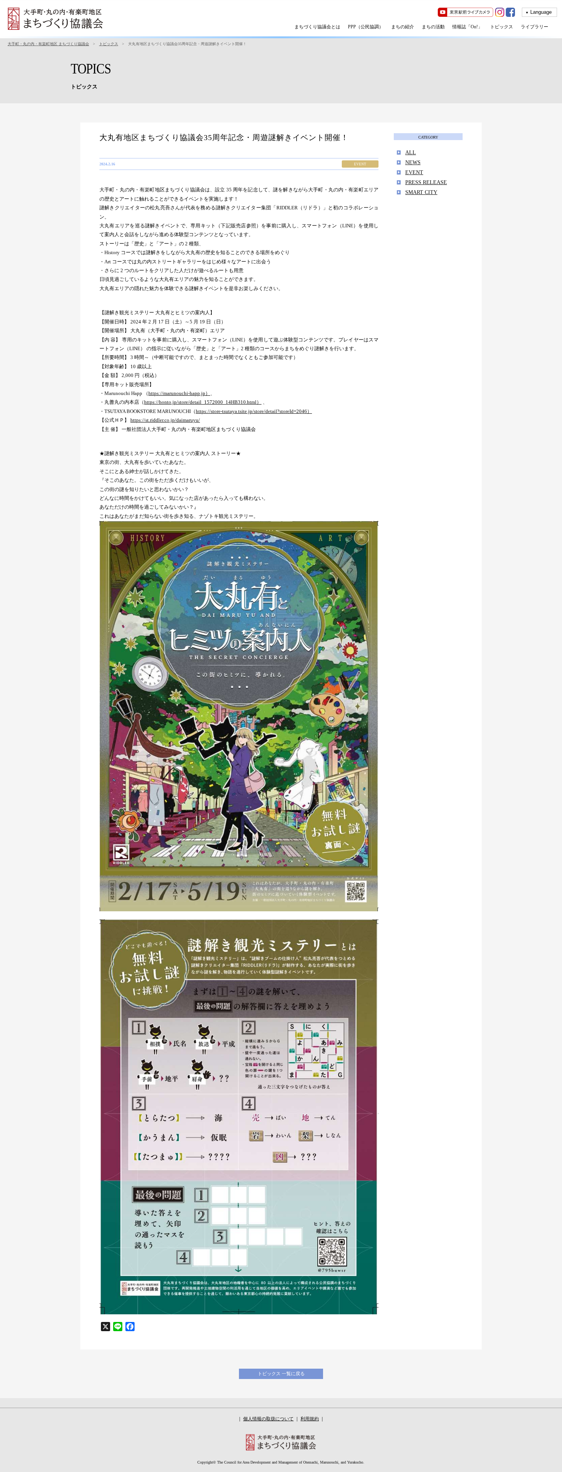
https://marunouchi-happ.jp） (179, 393)
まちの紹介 (402, 26)
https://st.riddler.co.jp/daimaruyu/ (165, 420)
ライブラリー (534, 26)
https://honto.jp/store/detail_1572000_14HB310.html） (203, 402)
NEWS (413, 162)
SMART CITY (421, 192)
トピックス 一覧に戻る (281, 1373)
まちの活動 (433, 26)
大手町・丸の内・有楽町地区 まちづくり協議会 (48, 44)
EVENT (414, 172)
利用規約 (309, 1418)
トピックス (501, 26)
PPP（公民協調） (365, 26)
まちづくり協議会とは (317, 26)
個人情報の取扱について (268, 1418)
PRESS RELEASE (426, 182)
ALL (410, 152)
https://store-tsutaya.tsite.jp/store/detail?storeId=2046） (254, 411)
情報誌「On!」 (467, 26)
